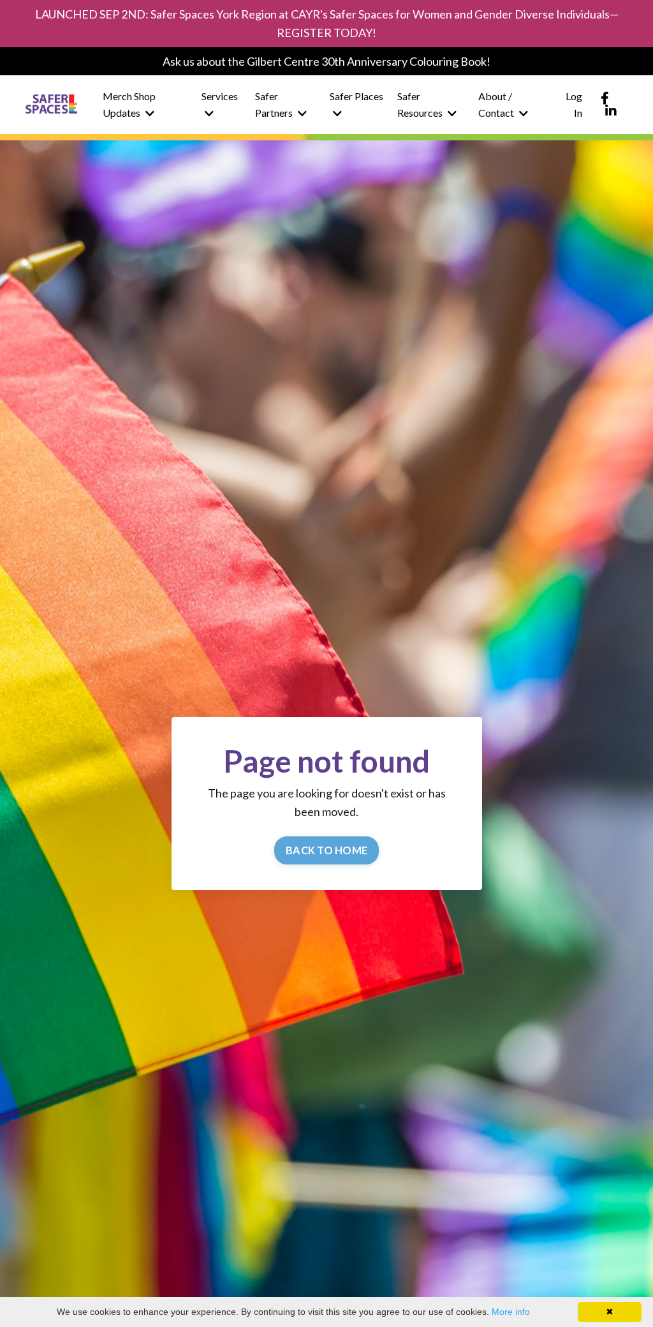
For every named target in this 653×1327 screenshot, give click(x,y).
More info (511, 1312)
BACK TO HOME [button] (326, 850)
